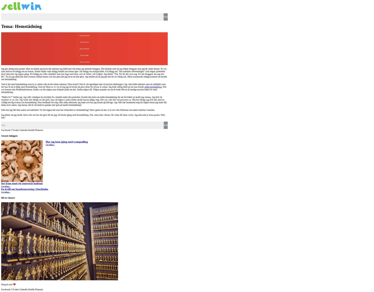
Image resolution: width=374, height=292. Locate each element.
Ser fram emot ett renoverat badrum (22, 183)
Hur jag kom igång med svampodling (67, 141)
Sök (166, 17)
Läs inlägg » (50, 145)
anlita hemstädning (153, 87)
